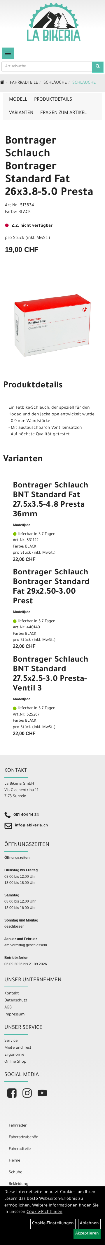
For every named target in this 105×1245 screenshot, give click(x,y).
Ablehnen (89, 1223)
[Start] (2, 83)
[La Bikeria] (54, 22)
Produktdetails (53, 99)
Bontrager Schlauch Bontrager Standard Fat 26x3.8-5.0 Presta (49, 167)
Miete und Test (18, 1048)
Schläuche (55, 83)
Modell (18, 99)
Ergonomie (14, 1055)
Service (11, 1041)
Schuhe (15, 1172)
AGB (8, 1008)
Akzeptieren (87, 1234)
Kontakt (11, 994)
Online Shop (15, 1062)
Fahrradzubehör (23, 1137)
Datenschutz (15, 1001)
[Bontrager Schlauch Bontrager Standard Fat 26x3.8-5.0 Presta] (52, 326)
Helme (14, 1161)
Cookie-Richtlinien (44, 1212)
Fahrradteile (24, 83)
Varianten (21, 113)
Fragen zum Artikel (63, 113)
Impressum (14, 1015)
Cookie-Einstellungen (53, 1223)
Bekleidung (18, 1184)
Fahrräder (18, 1126)
